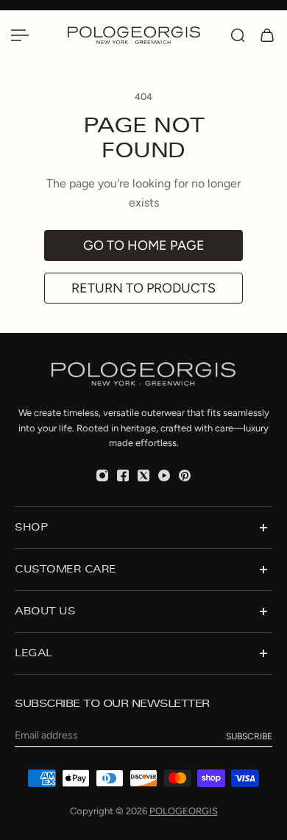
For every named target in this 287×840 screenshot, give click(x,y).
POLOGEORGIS (183, 810)
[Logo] (142, 34)
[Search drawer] (237, 35)
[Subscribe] (249, 736)
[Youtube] (164, 475)
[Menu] (20, 35)
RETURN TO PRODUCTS (143, 288)
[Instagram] (102, 475)
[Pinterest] (184, 475)
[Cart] (267, 35)
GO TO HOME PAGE (144, 245)
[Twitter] (143, 475)
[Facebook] (123, 475)
